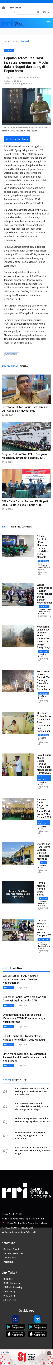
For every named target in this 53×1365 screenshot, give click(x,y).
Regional (9, 51)
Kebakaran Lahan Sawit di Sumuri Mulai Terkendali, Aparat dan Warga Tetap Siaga (43, 637)
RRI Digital (8, 1278)
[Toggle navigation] (48, 23)
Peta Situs (8, 1261)
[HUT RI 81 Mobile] (26, 1357)
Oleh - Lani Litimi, (13, 81)
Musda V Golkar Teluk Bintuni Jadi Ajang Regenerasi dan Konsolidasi (30, 1135)
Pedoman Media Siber (13, 1253)
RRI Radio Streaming (12, 1287)
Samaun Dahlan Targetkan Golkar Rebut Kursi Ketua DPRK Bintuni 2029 (44, 808)
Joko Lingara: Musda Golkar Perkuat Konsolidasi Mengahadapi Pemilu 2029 (44, 763)
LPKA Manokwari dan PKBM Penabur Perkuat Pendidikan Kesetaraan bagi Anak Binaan (24, 1057)
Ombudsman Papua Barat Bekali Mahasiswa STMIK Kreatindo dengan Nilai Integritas (24, 1018)
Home (6, 41)
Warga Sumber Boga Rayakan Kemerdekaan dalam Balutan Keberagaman (45, 593)
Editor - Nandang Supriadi (18, 83)
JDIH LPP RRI (9, 1299)
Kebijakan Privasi (11, 1249)
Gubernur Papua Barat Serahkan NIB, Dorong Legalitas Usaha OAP (32, 1120)
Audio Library (9, 1291)
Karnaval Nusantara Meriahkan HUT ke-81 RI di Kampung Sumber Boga (32, 1150)
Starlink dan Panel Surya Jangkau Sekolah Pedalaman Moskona (43, 851)
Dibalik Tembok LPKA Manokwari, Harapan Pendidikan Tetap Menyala (43, 546)
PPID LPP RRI (9, 1295)
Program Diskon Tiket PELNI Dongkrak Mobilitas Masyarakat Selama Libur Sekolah (24, 458)
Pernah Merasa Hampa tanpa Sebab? (41, 888)
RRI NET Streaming (12, 1283)
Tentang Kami (9, 1257)
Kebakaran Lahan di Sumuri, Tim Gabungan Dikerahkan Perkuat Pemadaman (44, 680)
